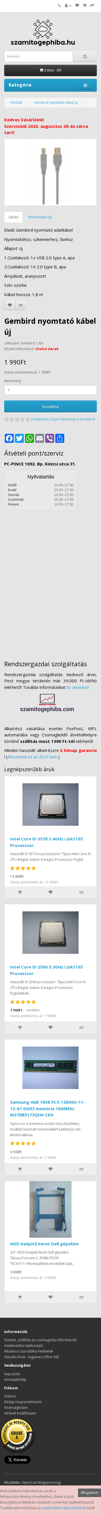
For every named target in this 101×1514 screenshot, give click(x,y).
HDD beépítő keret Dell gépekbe (44, 1243)
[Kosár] (84, 5)
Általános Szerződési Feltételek (28, 1351)
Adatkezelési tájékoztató (23, 1345)
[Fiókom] (68, 5)
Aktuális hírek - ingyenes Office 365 (31, 1357)
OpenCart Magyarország (41, 1482)
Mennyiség (12, 380)
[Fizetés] (92, 5)
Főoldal (16, 102)
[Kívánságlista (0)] (77, 5)
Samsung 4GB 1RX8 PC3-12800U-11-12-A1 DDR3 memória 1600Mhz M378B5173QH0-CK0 (47, 1108)
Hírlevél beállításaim (20, 1413)
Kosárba (50, 406)
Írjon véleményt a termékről (73, 419)
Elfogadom (89, 1492)
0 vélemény (40, 419)
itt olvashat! (77, 687)
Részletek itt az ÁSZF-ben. (33, 757)
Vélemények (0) (40, 217)
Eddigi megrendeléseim (23, 1401)
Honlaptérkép (15, 1379)
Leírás (13, 217)
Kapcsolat (12, 1373)
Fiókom (10, 1396)
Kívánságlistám (16, 1407)
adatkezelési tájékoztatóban (64, 1508)
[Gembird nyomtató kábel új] (50, 172)
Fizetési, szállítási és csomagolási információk (40, 1340)
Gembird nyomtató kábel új (56, 102)
